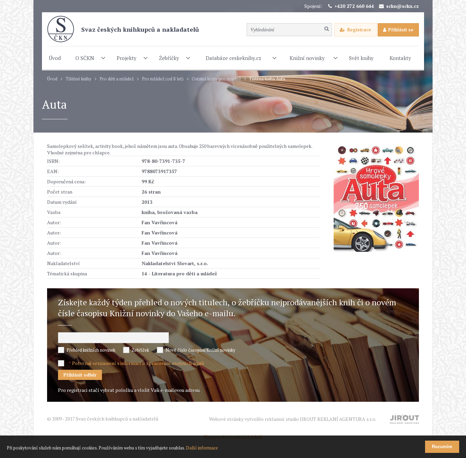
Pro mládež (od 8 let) (163, 78)
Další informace (202, 448)
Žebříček (140, 350)
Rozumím (442, 446)
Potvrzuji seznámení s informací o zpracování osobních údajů (138, 363)
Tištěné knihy (78, 78)
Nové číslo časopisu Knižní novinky (200, 350)
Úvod (52, 78)
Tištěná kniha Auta (267, 78)
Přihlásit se (400, 30)
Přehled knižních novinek (91, 350)
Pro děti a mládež (117, 78)
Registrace (359, 30)
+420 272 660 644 (354, 6)
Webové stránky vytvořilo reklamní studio (292, 419)
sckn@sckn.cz (402, 6)
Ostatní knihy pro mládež (216, 78)
